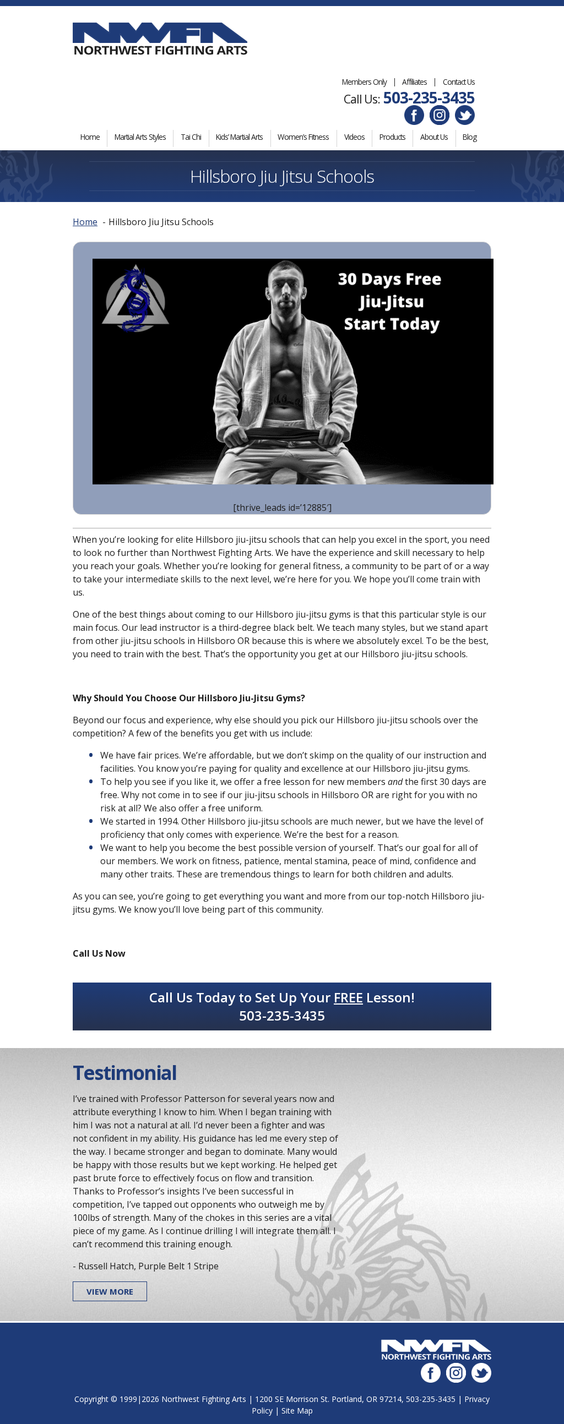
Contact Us (459, 82)
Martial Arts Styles (140, 137)
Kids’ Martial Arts (239, 137)
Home (90, 137)
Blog (469, 137)
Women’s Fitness (303, 137)
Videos (354, 137)
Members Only (364, 82)
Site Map (297, 1410)
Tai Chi (191, 137)
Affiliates (414, 82)
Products (392, 137)
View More (109, 1291)
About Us (434, 137)
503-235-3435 (429, 97)
